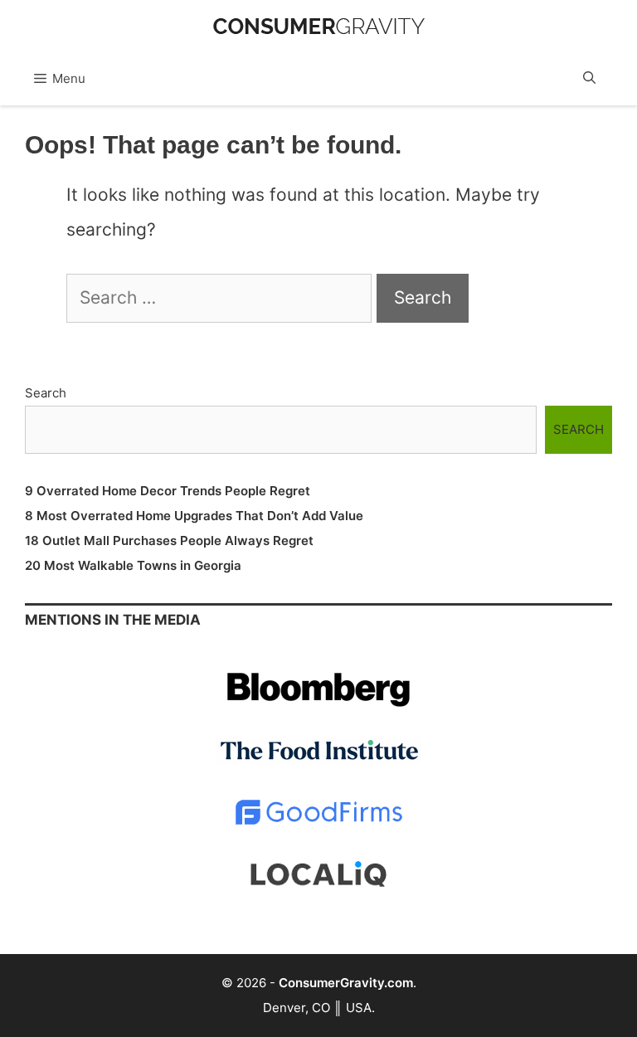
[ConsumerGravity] (319, 17)
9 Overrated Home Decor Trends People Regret (167, 491)
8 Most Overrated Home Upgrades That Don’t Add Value (194, 515)
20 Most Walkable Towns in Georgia (133, 565)
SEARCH (578, 429)
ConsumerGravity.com (346, 983)
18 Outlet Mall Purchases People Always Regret (169, 540)
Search (45, 393)
